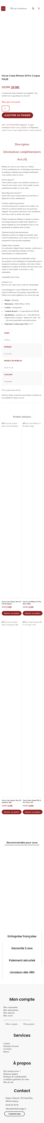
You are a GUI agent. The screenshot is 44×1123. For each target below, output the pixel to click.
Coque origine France (20, 130)
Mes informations (10, 1010)
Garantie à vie (25, 127)
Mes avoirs (8, 1015)
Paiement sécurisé (11, 1046)
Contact (6, 1043)
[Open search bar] (33, 9)
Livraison (7, 1049)
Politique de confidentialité (14, 1076)
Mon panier (28, 1024)
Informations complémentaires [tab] (22, 152)
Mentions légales (10, 1074)
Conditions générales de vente (16, 1079)
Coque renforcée (35, 130)
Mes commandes (10, 1007)
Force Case (15, 127)
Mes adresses (9, 1013)
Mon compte (12, 1024)
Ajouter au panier (17, 115)
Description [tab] (22, 144)
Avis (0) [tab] (22, 159)
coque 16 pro (6, 130)
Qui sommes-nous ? (11, 1071)
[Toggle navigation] (3, 8)
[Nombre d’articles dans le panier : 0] (38, 8)
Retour (6, 1051)
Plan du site (8, 1082)
